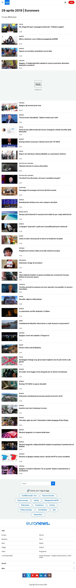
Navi (54, 510)
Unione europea (22, 500)
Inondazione (39, 505)
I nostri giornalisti (7, 555)
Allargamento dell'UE (52, 500)
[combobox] (38, 483)
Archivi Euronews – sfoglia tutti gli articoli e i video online (55, 556)
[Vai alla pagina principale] (7, 2)
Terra (41, 539)
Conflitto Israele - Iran (29, 496)
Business (4, 539)
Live (71, 2)
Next (3, 543)
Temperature (38, 514)
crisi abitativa (42, 510)
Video (3, 551)
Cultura (41, 547)
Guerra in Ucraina (48, 496)
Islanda (36, 500)
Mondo (41, 535)
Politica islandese (26, 510)
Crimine (52, 505)
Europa (4, 535)
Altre (3, 568)
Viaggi (4, 547)
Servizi (4, 563)
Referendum (25, 505)
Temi (3, 530)
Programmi (42, 551)
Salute (41, 543)
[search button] (53, 483)
